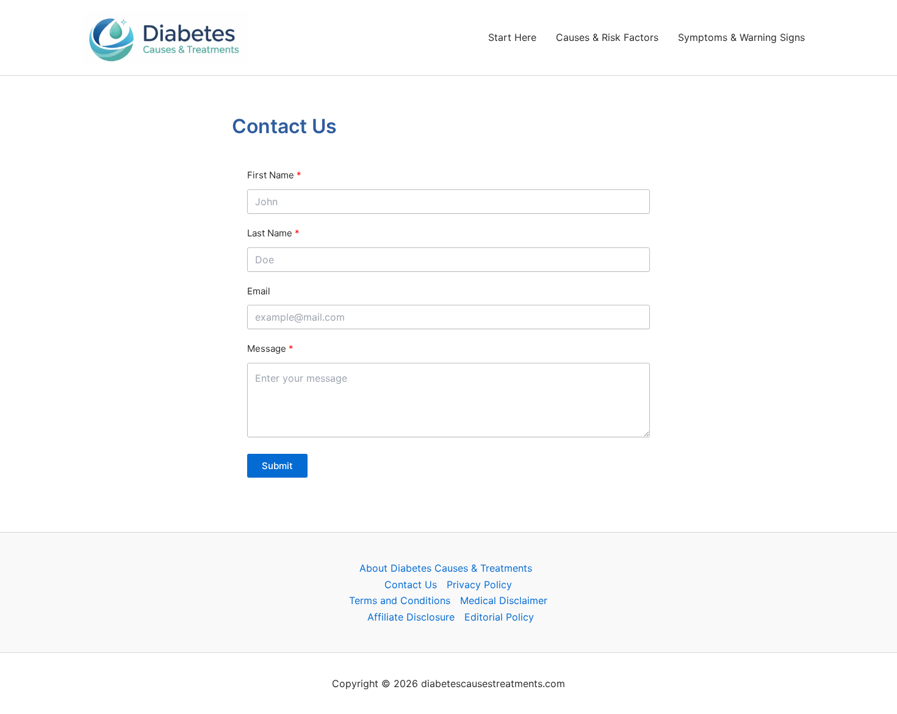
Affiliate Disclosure (411, 617)
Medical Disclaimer (503, 600)
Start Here (512, 37)
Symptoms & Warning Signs (741, 37)
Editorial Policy (499, 617)
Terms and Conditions (399, 600)
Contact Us (410, 584)
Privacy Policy (479, 584)
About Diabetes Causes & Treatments (445, 568)
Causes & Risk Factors (607, 37)
